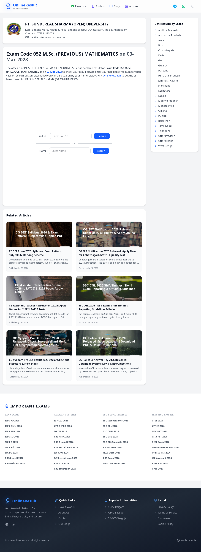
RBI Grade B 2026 (14, 457)
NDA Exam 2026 (111, 452)
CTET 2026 (157, 420)
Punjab (162, 116)
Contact (63, 518)
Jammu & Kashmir (169, 80)
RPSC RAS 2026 (160, 463)
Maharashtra (166, 105)
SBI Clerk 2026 (12, 447)
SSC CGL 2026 (110, 425)
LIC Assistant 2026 (162, 457)
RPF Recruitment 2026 (66, 447)
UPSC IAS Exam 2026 (114, 463)
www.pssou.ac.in (55, 37)
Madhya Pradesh (168, 100)
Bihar (161, 45)
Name (42, 151)
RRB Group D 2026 (63, 441)
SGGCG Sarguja (117, 518)
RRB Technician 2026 (65, 468)
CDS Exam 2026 (111, 457)
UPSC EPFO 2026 (63, 425)
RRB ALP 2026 (61, 463)
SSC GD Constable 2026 (115, 441)
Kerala (162, 95)
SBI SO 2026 (11, 452)
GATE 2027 (157, 468)
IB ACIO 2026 (61, 420)
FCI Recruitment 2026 (65, 457)
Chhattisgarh (166, 50)
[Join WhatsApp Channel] (184, 6)
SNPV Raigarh (116, 507)
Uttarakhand (166, 141)
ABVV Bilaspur (116, 512)
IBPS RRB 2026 (12, 431)
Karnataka (164, 90)
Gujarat (162, 65)
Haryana (163, 70)
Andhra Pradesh (168, 30)
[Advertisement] (74, 107)
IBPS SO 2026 (12, 436)
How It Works (66, 507)
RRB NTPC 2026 (62, 436)
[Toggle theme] (192, 6)
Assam (162, 40)
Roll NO (42, 136)
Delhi (161, 55)
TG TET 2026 (60, 431)
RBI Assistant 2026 (15, 463)
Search (102, 136)
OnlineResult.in (112, 75)
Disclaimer (164, 518)
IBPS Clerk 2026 (13, 425)
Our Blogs (64, 524)
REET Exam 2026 (160, 441)
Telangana (164, 131)
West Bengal (165, 146)
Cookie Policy (165, 524)
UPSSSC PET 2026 (161, 452)
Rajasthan (164, 121)
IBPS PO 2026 (12, 420)
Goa (160, 60)
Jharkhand (164, 85)
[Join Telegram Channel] (175, 6)
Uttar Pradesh (166, 136)
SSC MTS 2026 (110, 436)
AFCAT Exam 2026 (112, 447)
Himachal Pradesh (169, 75)
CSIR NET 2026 (159, 436)
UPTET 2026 (158, 425)
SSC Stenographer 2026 (115, 420)
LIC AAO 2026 (61, 452)
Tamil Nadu (165, 126)
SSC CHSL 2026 (111, 431)
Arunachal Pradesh (169, 35)
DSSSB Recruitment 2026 (165, 447)
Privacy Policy (166, 507)
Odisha (162, 110)
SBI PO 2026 (11, 441)
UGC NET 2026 (159, 431)
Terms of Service (167, 512)
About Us (63, 512)
